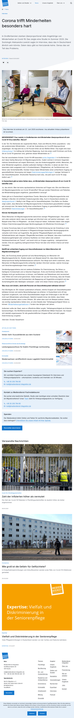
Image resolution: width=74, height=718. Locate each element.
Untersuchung (7, 151)
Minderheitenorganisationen (18, 304)
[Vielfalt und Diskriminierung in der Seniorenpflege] (37, 607)
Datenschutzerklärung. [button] (37, 709)
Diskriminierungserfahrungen (42, 172)
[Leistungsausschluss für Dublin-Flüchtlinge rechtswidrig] (64, 348)
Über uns (59, 3)
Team (26, 399)
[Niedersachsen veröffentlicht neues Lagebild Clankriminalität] (64, 360)
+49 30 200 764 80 (13, 381)
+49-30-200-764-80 (13, 674)
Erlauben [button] (42, 713)
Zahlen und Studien (23, 3)
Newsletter (9, 693)
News (36, 3)
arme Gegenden (48, 157)
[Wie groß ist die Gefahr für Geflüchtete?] (37, 537)
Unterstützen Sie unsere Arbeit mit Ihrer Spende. (33, 420)
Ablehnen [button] (31, 713)
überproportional (8, 201)
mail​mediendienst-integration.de (18, 384)
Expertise (5, 646)
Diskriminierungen (18, 209)
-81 (23, 674)
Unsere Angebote (47, 3)
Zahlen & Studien (7, 338)
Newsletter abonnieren (12, 428)
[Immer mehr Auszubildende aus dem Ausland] (64, 336)
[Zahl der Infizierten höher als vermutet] (37, 467)
